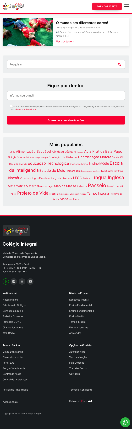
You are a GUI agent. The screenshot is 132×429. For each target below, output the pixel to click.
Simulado (82, 194)
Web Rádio (8, 332)
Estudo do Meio (52, 170)
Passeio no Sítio (115, 186)
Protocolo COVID (12, 321)
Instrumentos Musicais (91, 171)
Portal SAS (8, 362)
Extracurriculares (78, 327)
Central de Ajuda (12, 373)
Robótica (53, 194)
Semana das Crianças (68, 194)
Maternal (32, 186)
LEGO (77, 178)
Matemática (16, 186)
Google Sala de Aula (14, 368)
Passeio (97, 185)
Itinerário (15, 178)
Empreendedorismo (79, 164)
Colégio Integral (40, 157)
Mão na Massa (65, 186)
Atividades (78, 152)
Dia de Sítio (118, 157)
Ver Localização (78, 357)
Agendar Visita (107, 6)
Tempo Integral (98, 193)
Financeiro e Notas (13, 357)
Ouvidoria (74, 373)
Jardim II (27, 178)
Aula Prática (94, 151)
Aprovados (75, 332)
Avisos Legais (10, 401)
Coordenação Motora (94, 157)
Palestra (82, 186)
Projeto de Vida (32, 193)
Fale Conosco (76, 362)
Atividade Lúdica (62, 151)
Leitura (87, 178)
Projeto (13, 194)
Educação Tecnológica (48, 163)
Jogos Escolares (41, 178)
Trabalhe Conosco (13, 316)
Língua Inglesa (107, 177)
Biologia (12, 157)
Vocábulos (74, 199)
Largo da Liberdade (61, 178)
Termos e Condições (80, 389)
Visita (64, 199)
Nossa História (11, 299)
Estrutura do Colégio (14, 305)
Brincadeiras (25, 157)
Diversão (23, 164)
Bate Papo (113, 151)
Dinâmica (13, 164)
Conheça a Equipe (13, 310)
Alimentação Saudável (33, 151)
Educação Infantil (78, 299)
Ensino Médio (99, 163)
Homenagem (73, 170)
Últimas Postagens (13, 327)
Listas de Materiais (13, 351)
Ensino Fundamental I (81, 305)
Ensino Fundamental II (81, 310)
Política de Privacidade (26, 109)
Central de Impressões (15, 379)
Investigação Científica (112, 171)
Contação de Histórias (62, 157)
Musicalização (46, 186)
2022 (12, 152)
